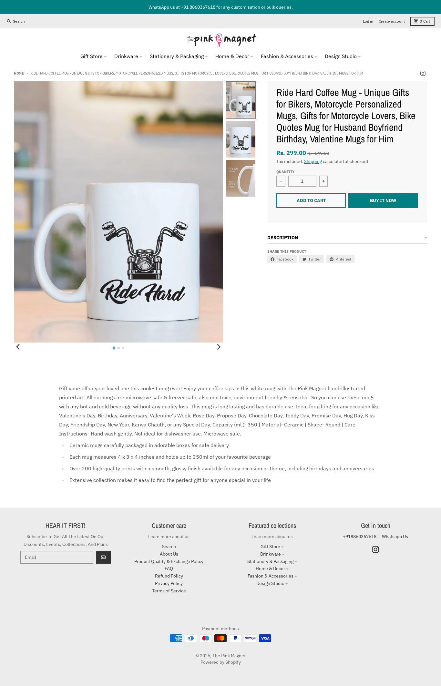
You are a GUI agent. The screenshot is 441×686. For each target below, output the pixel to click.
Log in (368, 21)
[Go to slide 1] (113, 348)
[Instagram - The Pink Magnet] (423, 73)
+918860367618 (359, 536)
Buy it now (383, 200)
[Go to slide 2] (118, 348)
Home (19, 73)
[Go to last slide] (18, 347)
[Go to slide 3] (123, 348)
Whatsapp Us (395, 536)
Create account (392, 21)
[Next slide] (218, 347)
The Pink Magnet (229, 656)
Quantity (285, 171)
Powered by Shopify (220, 662)
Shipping (313, 161)
